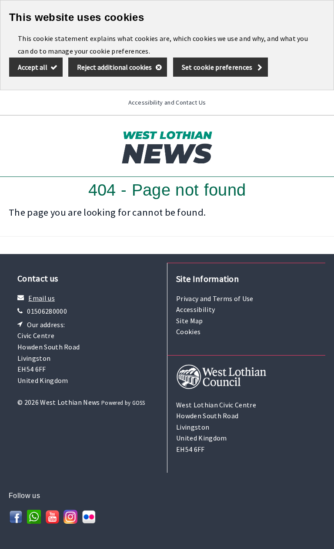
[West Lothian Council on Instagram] (70, 521)
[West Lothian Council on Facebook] (16, 521)
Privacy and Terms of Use (215, 298)
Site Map (189, 320)
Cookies (188, 331)
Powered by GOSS (123, 403)
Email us (41, 298)
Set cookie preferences (217, 67)
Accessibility (195, 309)
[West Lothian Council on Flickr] (89, 521)
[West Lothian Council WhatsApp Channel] (34, 521)
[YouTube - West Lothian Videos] (52, 521)
